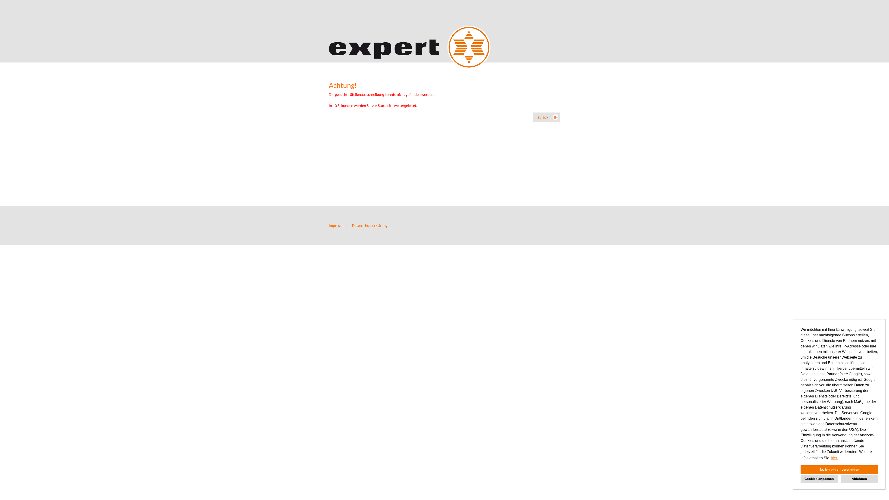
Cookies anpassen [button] (819, 479)
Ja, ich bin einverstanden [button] (839, 469)
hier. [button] (834, 458)
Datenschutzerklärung (370, 225)
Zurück (543, 117)
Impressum (338, 225)
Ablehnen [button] (859, 479)
